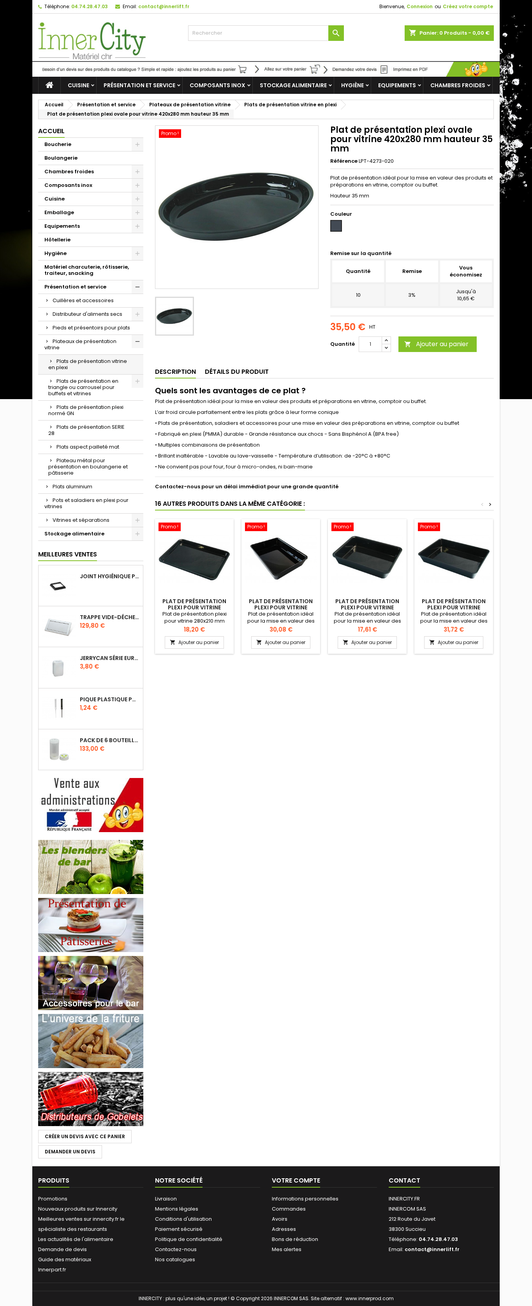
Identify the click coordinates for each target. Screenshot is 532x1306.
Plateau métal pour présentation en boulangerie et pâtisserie (88, 467)
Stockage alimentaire (293, 85)
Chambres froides (457, 85)
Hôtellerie (57, 239)
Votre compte (296, 1180)
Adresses (284, 1229)
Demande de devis (62, 1249)
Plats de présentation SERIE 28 (86, 430)
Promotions (52, 1198)
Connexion (420, 6)
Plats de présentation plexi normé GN (85, 410)
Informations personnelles (305, 1198)
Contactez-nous (176, 1249)
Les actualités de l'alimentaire (75, 1239)
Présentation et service (139, 85)
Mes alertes (286, 1249)
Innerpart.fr (52, 1269)
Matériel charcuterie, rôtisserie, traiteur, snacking (86, 270)
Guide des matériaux (64, 1259)
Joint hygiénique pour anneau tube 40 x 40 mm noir (110, 576)
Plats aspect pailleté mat (87, 447)
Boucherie (57, 144)
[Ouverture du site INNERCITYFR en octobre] (266, 68)
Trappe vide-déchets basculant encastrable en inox (110, 617)
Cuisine (78, 85)
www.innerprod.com (369, 1298)
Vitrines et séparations (81, 520)
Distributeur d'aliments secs (87, 314)
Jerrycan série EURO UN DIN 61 (110, 658)
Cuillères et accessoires (83, 300)
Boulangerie (61, 158)
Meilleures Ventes (67, 554)
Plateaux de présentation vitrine (80, 344)
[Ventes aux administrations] (90, 804)
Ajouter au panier (436, 344)
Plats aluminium (72, 486)
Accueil (51, 131)
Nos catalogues (175, 1259)
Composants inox (217, 85)
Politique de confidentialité (188, 1239)
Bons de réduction (295, 1239)
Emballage (59, 212)
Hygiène (352, 85)
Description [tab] (175, 371)
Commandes (289, 1209)
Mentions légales (176, 1209)
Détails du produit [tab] (237, 371)
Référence (344, 161)
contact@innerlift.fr (163, 6)
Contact (404, 1180)
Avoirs (279, 1219)
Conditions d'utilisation (183, 1219)
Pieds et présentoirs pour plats (91, 327)
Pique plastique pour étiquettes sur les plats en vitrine (110, 699)
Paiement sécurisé (179, 1229)
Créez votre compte (468, 6)
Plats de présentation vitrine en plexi (87, 364)
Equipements (397, 85)
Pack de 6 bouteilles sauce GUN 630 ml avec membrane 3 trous (110, 740)
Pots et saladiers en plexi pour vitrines (86, 503)
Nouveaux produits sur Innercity (77, 1209)
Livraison (166, 1198)
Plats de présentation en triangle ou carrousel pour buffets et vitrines (83, 387)
